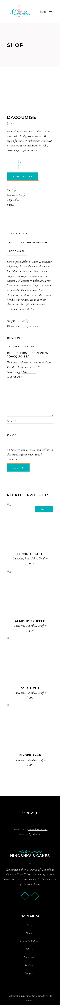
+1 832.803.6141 (34, 834)
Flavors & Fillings (29, 941)
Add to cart (23, 176)
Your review (14, 377)
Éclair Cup (30, 688)
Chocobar (19, 625)
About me (28, 957)
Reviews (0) (17, 251)
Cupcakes (17, 558)
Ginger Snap (30, 755)
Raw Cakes (31, 558)
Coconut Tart (30, 554)
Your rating (14, 372)
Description (18, 233)
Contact (28, 973)
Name (11, 421)
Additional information (27, 242)
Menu (29, 933)
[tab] (18, 233)
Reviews (29, 965)
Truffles (22, 195)
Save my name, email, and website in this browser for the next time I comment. (30, 454)
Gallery (29, 949)
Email (11, 435)
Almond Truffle (30, 621)
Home (29, 924)
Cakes (16, 200)
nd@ (35, 829)
